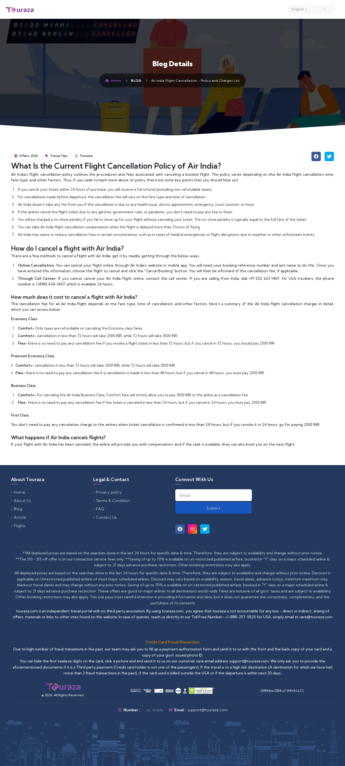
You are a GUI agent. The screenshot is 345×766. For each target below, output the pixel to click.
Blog (18, 508)
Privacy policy (109, 492)
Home (116, 80)
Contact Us (106, 517)
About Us (22, 500)
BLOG (136, 80)
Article (20, 517)
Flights (20, 525)
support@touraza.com (207, 710)
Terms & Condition (113, 500)
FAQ (100, 508)
